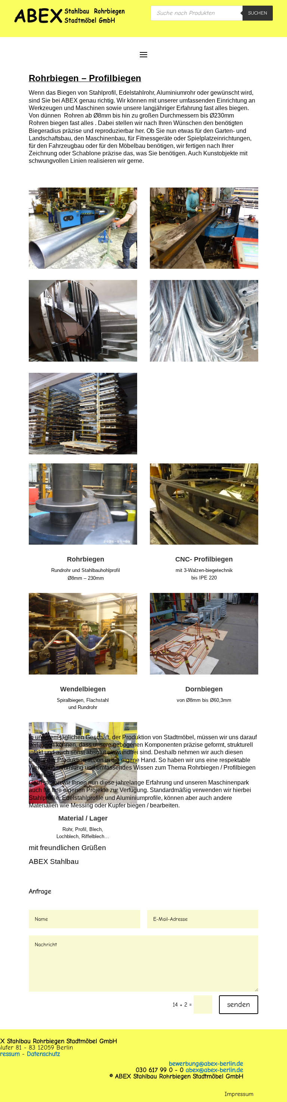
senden (238, 1004)
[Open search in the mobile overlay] (212, 13)
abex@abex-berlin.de (214, 1070)
